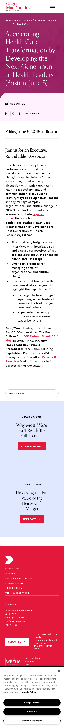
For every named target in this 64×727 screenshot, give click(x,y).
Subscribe (14, 641)
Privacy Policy (14, 583)
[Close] (59, 671)
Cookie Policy (13, 588)
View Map (11, 624)
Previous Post (34, 446)
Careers (10, 573)
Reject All (32, 711)
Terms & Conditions (17, 593)
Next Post (29, 519)
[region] (32, 696)
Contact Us (12, 568)
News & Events (17, 393)
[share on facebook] (19, 113)
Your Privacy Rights (32, 720)
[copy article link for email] (26, 113)
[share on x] (12, 113)
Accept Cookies (32, 702)
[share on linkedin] (6, 113)
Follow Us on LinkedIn (19, 578)
